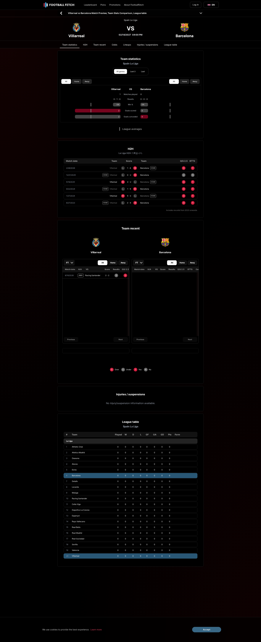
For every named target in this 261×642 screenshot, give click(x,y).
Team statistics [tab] (69, 44)
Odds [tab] (114, 44)
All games (120, 71)
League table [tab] (170, 44)
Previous (71, 339)
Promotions (114, 4)
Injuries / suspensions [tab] (147, 44)
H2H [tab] (85, 44)
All (66, 81)
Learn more (96, 629)
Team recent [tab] (99, 44)
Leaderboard (90, 4)
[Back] (61, 13)
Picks (103, 4)
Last (143, 71)
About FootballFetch (134, 4)
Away (87, 81)
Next (121, 339)
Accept (206, 629)
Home (76, 81)
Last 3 (132, 71)
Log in (196, 4)
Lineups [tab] (127, 44)
